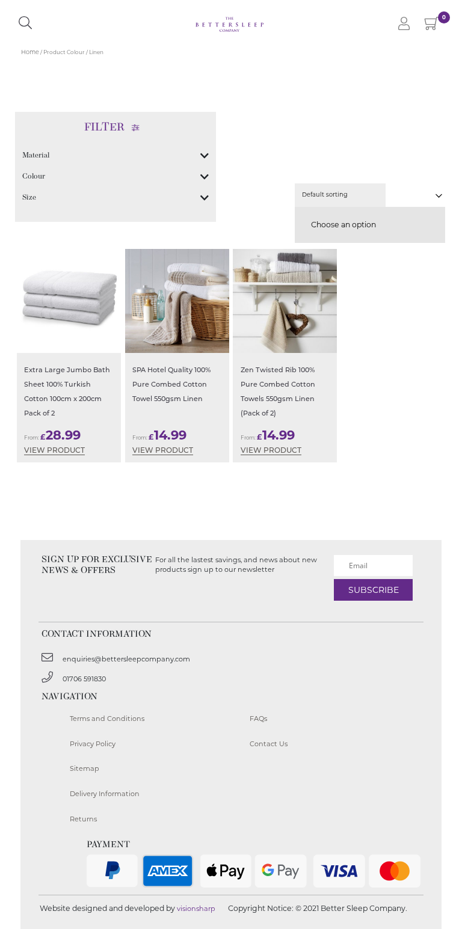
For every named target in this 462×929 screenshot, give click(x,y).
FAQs (258, 718)
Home (30, 52)
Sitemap (84, 768)
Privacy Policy (93, 744)
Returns (83, 819)
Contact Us (269, 744)
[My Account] (404, 24)
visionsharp (196, 908)
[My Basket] (432, 26)
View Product (54, 451)
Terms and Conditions (107, 718)
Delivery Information (105, 793)
